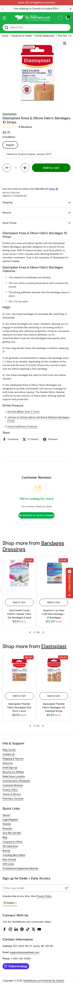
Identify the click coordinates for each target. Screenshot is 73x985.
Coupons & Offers (12, 841)
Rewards (7, 828)
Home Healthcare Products (22, 426)
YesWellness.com (32, 980)
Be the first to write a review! (36, 515)
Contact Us (9, 754)
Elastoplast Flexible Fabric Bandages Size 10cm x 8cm (19, 707)
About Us (8, 763)
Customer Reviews (13, 785)
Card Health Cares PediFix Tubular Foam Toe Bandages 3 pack (19, 614)
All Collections (10, 846)
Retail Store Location (14, 776)
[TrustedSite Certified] (10, 904)
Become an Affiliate (13, 771)
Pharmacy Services (13, 798)
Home (5, 35)
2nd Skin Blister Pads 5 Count (23, 411)
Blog (5, 837)
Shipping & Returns (13, 758)
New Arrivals (9, 859)
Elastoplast (54, 646)
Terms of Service (12, 794)
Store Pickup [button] (10, 222)
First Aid (62, 35)
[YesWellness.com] (32, 18)
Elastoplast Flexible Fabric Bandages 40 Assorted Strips (53, 707)
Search (6, 815)
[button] (67, 18)
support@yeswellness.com (24, 952)
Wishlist (7, 823)
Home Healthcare (44, 35)
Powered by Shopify (53, 980)
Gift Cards (8, 863)
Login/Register (10, 819)
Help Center (9, 749)
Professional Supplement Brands (20, 868)
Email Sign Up (10, 767)
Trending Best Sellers (14, 855)
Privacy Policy (10, 789)
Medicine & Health (22, 35)
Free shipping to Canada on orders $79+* (36, 8)
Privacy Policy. (44, 896)
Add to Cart (19, 602)
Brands (6, 850)
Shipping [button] (7, 202)
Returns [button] (7, 212)
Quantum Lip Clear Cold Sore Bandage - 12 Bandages (53, 614)
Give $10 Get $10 (12, 832)
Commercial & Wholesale (16, 780)
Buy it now (36, 179)
